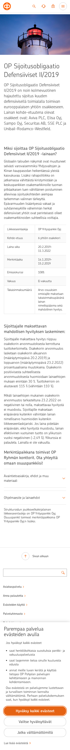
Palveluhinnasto (13, 614)
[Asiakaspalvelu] (43, 6)
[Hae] (34, 6)
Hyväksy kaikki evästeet (35, 711)
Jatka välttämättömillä (35, 732)
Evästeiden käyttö (14, 604)
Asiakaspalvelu (12, 586)
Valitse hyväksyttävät (35, 721)
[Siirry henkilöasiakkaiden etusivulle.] (7, 6)
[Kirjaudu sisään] (53, 6)
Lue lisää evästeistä (16, 743)
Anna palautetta (13, 595)
